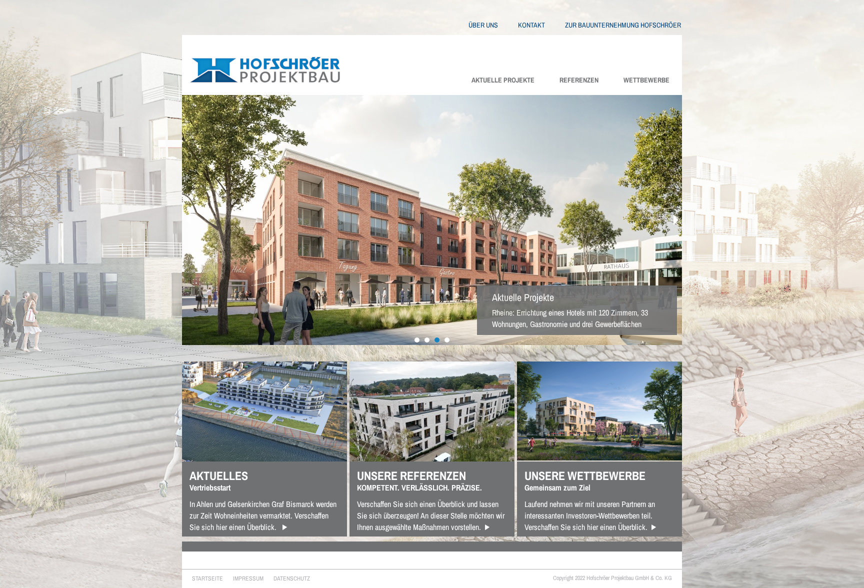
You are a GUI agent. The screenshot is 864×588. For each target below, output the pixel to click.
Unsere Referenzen (411, 476)
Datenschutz (292, 578)
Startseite (207, 578)
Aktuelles (219, 476)
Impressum (248, 578)
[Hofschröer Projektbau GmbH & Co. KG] (261, 62)
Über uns (483, 25)
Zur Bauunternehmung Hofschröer (623, 25)
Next (676, 220)
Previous (188, 220)
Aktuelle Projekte (503, 80)
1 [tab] (417, 340)
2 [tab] (427, 340)
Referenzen (579, 80)
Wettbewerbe (647, 80)
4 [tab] (447, 340)
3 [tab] (437, 340)
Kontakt (531, 25)
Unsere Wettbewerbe (585, 476)
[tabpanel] (432, 220)
